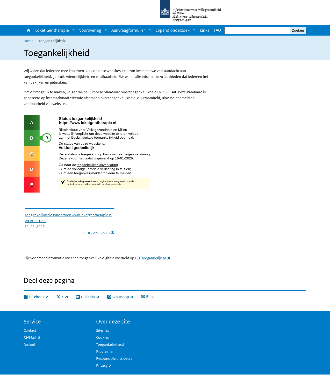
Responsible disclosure (114, 358)
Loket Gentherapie (52, 30)
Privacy (114, 365)
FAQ (217, 30)
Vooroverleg (90, 30)
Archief (29, 344)
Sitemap (102, 330)
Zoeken (298, 30)
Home (28, 30)
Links (204, 30)
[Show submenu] (73, 30)
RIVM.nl (43, 337)
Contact (30, 330)
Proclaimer (105, 351)
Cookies (102, 337)
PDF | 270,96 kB (99, 233)
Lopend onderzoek (173, 30)
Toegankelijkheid (110, 344)
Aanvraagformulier (128, 30)
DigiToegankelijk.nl (152, 258)
